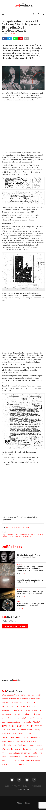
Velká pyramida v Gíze (22, 753)
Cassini (28, 734)
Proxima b (31, 707)
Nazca (29, 703)
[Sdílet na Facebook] (4, 38)
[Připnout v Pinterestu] (20, 38)
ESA (3, 730)
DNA (4, 695)
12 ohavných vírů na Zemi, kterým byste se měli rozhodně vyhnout (30, 592)
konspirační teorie (33, 761)
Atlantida (5, 710)
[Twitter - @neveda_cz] (38, 14)
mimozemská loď (18, 702)
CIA (10, 753)
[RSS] (34, 780)
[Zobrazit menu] (3, 14)
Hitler (22, 527)
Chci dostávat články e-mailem (15, 626)
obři (41, 749)
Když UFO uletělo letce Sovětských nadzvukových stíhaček (30, 581)
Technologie (36, 786)
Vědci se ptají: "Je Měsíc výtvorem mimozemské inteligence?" (30, 604)
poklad (24, 757)
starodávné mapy (19, 745)
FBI (39, 710)
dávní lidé (38, 726)
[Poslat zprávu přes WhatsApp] (15, 38)
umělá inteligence (15, 737)
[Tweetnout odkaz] (9, 38)
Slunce (29, 730)
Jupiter (36, 703)
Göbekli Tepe (28, 726)
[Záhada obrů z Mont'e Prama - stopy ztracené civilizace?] (7, 557)
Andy (26, 737)
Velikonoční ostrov (9, 714)
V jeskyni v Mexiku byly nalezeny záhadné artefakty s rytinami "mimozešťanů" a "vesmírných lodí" (30, 568)
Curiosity (37, 730)
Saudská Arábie (13, 695)
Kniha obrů (22, 718)
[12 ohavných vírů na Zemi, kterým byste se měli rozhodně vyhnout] (7, 593)
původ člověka (7, 749)
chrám (21, 764)
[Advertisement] (23, 126)
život (8, 730)
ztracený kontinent (9, 718)
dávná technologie (30, 749)
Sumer (5, 737)
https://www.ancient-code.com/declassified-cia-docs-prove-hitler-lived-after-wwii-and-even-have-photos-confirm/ (23, 535)
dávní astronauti (23, 699)
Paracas (12, 699)
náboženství (36, 695)
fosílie (34, 710)
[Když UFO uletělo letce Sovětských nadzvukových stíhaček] (7, 582)
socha (23, 730)
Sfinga (20, 714)
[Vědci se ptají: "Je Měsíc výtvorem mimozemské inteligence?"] (7, 605)
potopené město (13, 757)
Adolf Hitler (9, 527)
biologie (27, 714)
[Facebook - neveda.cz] (34, 14)
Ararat (4, 764)
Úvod (7, 786)
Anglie (22, 761)
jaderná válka (26, 722)
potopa (5, 699)
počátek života (16, 710)
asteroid (18, 749)
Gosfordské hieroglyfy (15, 734)
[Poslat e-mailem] (26, 38)
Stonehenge (13, 764)
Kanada (5, 761)
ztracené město (35, 745)
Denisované (35, 714)
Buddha (35, 734)
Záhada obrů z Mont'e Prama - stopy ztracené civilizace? (29, 556)
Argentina (17, 527)
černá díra (15, 730)
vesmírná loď (25, 695)
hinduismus (21, 707)
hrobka (4, 753)
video (18, 725)
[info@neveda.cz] (27, 780)
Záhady (25, 786)
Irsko (4, 757)
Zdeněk (12, 33)
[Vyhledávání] (43, 14)
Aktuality (16, 786)
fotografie (31, 718)
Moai (4, 734)
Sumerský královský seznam (19, 741)
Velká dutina (37, 753)
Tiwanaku (27, 710)
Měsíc (12, 706)
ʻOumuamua (14, 761)
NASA (5, 706)
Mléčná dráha (33, 757)
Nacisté (27, 527)
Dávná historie (23, 789)
